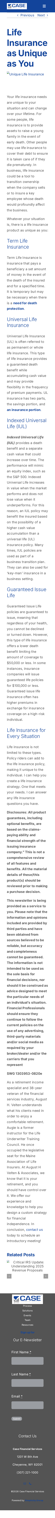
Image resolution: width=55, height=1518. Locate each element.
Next (41, 15)
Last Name (21, 1374)
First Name (21, 1352)
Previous (27, 15)
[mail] (25, 1483)
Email (17, 1396)
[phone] (30, 1483)
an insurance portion (23, 410)
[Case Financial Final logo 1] (17, 5)
